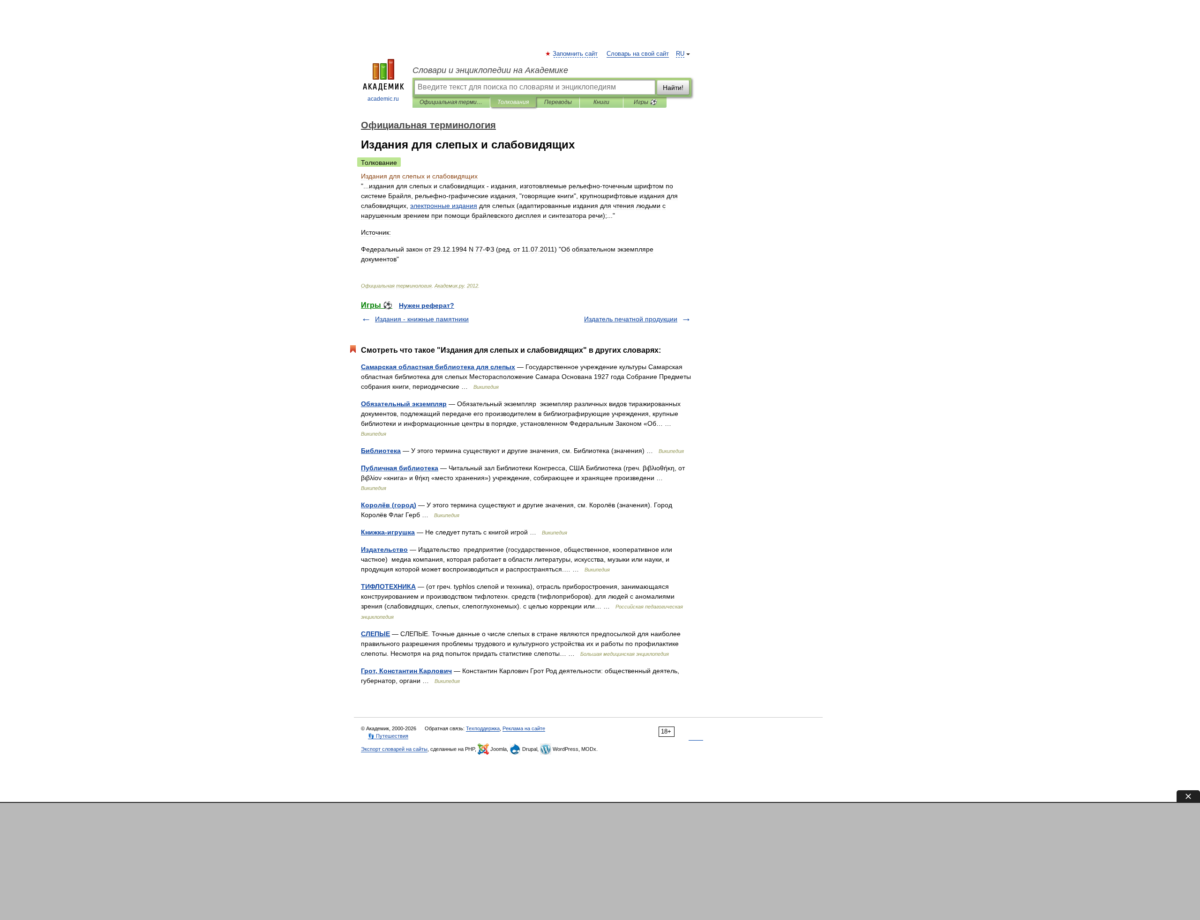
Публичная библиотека (399, 468)
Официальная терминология (451, 102)
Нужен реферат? (426, 305)
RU (680, 54)
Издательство (384, 549)
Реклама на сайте (523, 728)
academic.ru (383, 99)
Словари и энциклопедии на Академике (490, 70)
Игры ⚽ (645, 102)
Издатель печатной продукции (630, 319)
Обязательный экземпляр (404, 404)
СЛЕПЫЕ (375, 634)
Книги (601, 102)
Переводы (558, 102)
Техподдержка (483, 728)
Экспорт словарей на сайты (394, 749)
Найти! (673, 87)
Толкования (513, 102)
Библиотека (381, 450)
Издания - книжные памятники (422, 319)
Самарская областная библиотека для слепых (438, 367)
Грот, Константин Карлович (406, 671)
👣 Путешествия (388, 736)
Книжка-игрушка (388, 532)
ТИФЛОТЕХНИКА (388, 586)
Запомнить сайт (576, 54)
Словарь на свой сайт (638, 54)
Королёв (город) (388, 505)
